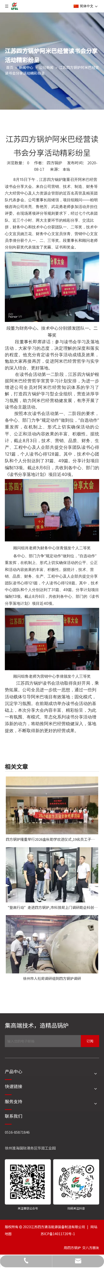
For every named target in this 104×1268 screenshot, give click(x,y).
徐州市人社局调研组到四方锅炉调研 (52, 978)
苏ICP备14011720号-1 (58, 1233)
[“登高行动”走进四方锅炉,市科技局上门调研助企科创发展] (52, 874)
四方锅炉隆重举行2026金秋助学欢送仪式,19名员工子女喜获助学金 (52, 839)
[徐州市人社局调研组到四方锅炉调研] (52, 944)
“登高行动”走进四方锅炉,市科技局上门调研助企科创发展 (52, 907)
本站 (66, 169)
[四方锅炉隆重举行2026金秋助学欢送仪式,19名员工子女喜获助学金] (52, 805)
